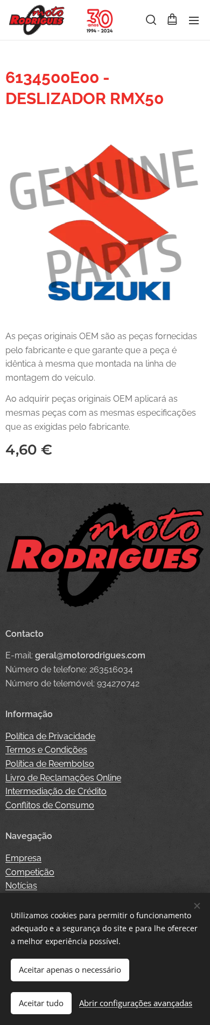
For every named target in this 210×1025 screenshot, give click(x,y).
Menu (194, 20)
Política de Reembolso (49, 764)
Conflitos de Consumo (49, 805)
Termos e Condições (46, 750)
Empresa (23, 858)
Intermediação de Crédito (56, 791)
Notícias (21, 885)
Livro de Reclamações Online (63, 778)
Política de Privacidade (50, 736)
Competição (29, 872)
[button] (150, 19)
